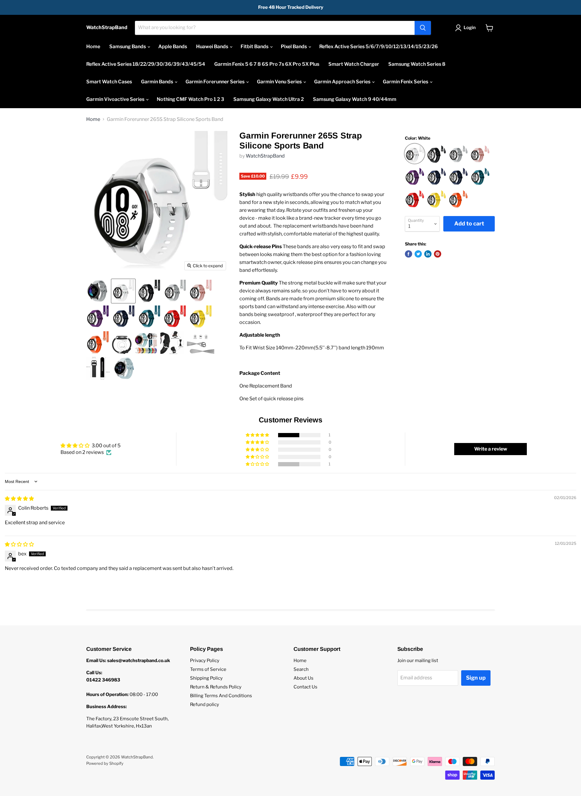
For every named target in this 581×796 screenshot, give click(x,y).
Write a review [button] (490, 449)
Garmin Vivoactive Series (115, 99)
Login (470, 27)
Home (93, 46)
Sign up (476, 677)
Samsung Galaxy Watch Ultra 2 (268, 99)
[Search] (423, 28)
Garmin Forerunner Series (215, 82)
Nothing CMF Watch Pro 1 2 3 (190, 99)
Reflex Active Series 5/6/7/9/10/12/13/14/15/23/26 (378, 46)
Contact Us (305, 687)
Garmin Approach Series (342, 82)
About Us (303, 678)
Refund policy (204, 704)
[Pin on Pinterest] (437, 254)
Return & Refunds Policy (215, 687)
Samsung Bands (128, 46)
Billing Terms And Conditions (221, 695)
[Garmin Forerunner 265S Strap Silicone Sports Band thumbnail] (98, 291)
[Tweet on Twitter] (418, 254)
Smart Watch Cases (109, 82)
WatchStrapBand (265, 156)
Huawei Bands (212, 46)
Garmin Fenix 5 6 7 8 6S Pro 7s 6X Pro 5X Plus (266, 64)
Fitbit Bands (255, 46)
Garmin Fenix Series (406, 82)
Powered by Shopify (104, 763)
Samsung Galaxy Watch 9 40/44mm (354, 99)
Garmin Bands (157, 82)
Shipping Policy (206, 678)
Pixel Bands (294, 46)
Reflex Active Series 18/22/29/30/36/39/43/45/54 (145, 64)
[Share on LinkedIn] (428, 254)
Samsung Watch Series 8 (416, 64)
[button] (258, 435)
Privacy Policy (204, 660)
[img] (19, 498)
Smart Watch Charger (353, 64)
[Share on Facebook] (408, 254)
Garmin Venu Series (280, 82)
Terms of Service (208, 669)
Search (301, 669)
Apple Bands (172, 46)
